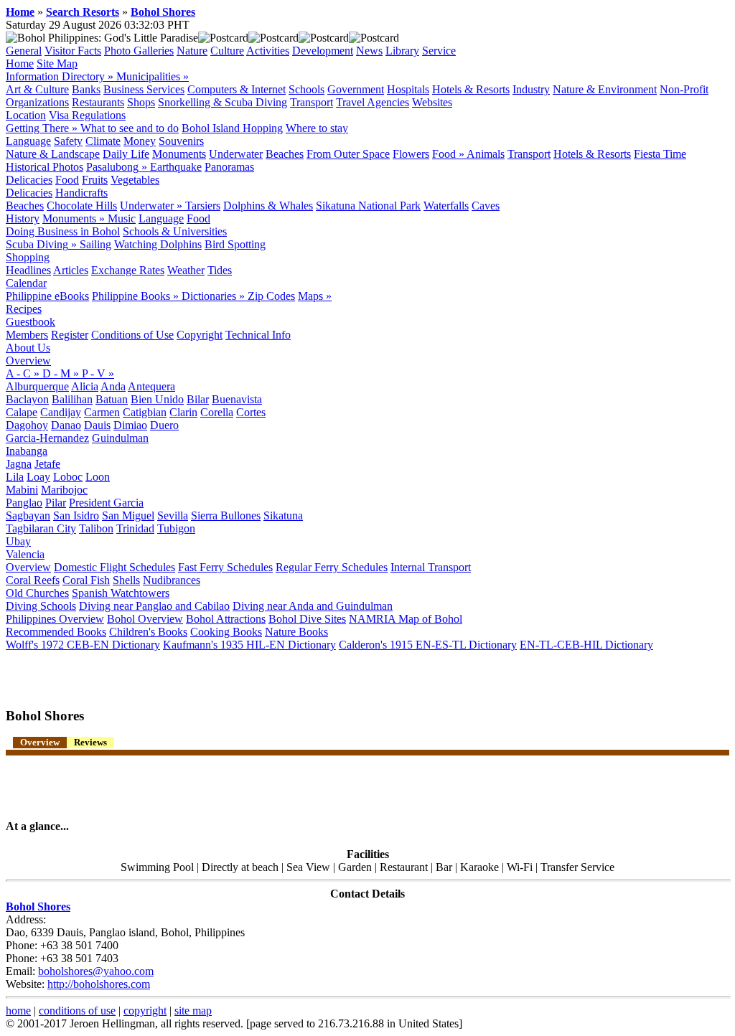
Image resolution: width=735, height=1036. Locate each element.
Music (122, 218)
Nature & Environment (605, 89)
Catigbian (145, 412)
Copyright (200, 335)
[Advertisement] (174, 672)
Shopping (28, 257)
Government (355, 89)
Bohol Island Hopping (232, 128)
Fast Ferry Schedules (225, 567)
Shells (126, 580)
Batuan (111, 399)
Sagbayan (28, 515)
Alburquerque (37, 386)
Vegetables (135, 180)
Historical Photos (44, 167)
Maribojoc (64, 490)
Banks (86, 89)
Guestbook (30, 322)
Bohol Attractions (226, 619)
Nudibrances (171, 580)
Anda (113, 386)
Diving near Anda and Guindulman (313, 606)
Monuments (179, 154)
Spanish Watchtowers (120, 593)
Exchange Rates (127, 270)
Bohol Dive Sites (307, 619)
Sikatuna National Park (368, 205)
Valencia (25, 554)
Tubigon (176, 528)
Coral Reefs (33, 580)
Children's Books (148, 632)
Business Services (143, 89)
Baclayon (27, 399)
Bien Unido (157, 399)
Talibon (96, 528)
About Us (28, 348)
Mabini (22, 490)
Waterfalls (446, 205)
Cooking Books (226, 632)
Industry (531, 89)
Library (402, 50)
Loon (97, 477)
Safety (68, 141)
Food (67, 180)
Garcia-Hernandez (47, 438)
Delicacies (29, 180)
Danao (66, 425)
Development (322, 50)
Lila (15, 477)
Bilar (198, 399)
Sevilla (172, 515)
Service (439, 50)
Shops (141, 102)
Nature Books (296, 632)
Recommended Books (56, 632)
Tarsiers (202, 205)
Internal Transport (430, 567)
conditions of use (77, 1010)
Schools (306, 89)
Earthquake (176, 167)
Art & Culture (37, 89)
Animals (486, 154)
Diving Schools (41, 606)
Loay (38, 477)
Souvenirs (181, 141)
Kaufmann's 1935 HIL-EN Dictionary (249, 645)
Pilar (55, 502)
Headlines (28, 270)
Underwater (236, 154)
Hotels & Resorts (471, 89)
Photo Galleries (139, 50)
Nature (192, 50)
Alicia (84, 386)
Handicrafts (81, 193)
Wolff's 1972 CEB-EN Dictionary (83, 645)
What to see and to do (129, 128)
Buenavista (237, 399)
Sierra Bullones (226, 515)
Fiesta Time (660, 154)
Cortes (251, 412)
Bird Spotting (235, 244)
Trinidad (135, 528)
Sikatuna (283, 515)
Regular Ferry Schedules (332, 567)
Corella (216, 412)
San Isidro (76, 515)
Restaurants (98, 102)
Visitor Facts (73, 50)
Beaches (285, 154)
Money (139, 141)
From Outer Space (348, 154)
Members (27, 335)
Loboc (68, 477)
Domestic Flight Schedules (114, 567)
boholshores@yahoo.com (96, 971)
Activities (267, 50)
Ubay (18, 541)
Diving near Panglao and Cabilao (154, 606)
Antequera (151, 386)
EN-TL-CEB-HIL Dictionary (586, 645)
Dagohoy (27, 425)
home (18, 1010)
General (24, 50)
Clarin (183, 412)
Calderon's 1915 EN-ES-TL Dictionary (428, 645)
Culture (227, 50)
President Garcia (106, 502)
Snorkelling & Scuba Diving (222, 102)
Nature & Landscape (53, 154)
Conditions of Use (132, 335)
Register (69, 335)
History (22, 218)
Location (26, 115)
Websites (432, 102)
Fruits (95, 180)
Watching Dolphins (158, 244)
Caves (486, 205)
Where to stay (317, 128)
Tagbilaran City (41, 528)
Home (20, 12)
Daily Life (126, 154)
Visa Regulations (87, 115)
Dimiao (130, 425)
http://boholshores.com (98, 984)
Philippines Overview (55, 619)
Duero (164, 425)
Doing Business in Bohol (63, 231)
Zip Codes (271, 296)
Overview (28, 360)
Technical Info (258, 335)
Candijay (60, 412)
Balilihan (72, 399)
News (369, 50)
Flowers (411, 154)
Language (28, 141)
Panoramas (229, 167)
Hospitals (408, 89)
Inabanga (26, 451)
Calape (21, 412)
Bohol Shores (163, 12)
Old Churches (37, 593)
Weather (186, 270)
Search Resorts (82, 12)
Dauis (97, 425)
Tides (219, 270)
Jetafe (47, 464)
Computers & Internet (236, 89)
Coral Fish (86, 580)
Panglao (24, 502)
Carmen (102, 412)
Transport (311, 102)
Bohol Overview (145, 619)
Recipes (24, 309)
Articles (70, 270)
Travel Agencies (372, 102)
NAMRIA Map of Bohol (405, 619)
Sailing (95, 244)
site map (193, 1010)
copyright (145, 1010)
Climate (103, 141)
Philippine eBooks (47, 296)
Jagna (19, 464)
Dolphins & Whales (268, 205)
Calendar (26, 283)
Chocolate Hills (82, 205)
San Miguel (128, 515)
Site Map (57, 63)
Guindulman (120, 438)
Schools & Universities (175, 231)
